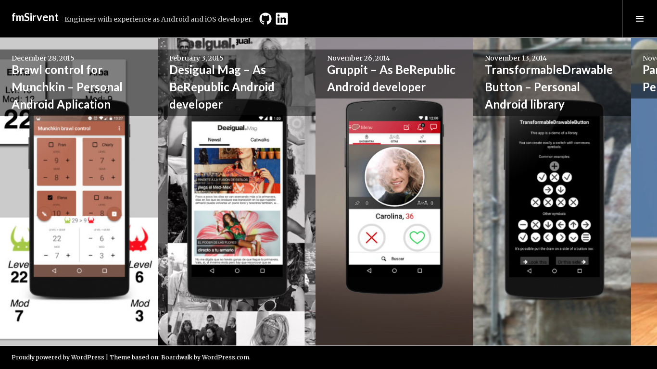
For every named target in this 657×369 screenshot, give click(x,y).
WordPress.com (225, 357)
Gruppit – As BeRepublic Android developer (391, 78)
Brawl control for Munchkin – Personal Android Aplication (67, 86)
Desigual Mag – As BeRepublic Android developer (222, 86)
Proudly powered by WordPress (58, 357)
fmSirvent (35, 17)
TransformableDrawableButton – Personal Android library (549, 86)
